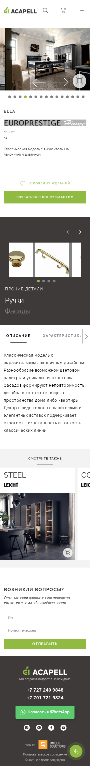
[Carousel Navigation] (45, 23)
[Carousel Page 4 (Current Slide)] (25, 96)
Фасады (17, 311)
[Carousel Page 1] (9, 96)
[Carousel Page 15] (83, 96)
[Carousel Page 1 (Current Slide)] (38, 281)
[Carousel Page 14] (77, 96)
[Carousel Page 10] (57, 96)
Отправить (45, 644)
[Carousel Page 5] (30, 96)
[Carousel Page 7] (41, 96)
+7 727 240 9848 (45, 690)
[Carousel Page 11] (62, 96)
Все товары (42, 232)
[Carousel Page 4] (54, 281)
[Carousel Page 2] (15, 96)
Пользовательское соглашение (45, 754)
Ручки (14, 300)
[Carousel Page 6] (35, 96)
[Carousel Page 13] (72, 96)
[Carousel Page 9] (51, 96)
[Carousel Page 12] (67, 96)
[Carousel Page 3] (20, 96)
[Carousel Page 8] (46, 96)
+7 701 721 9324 (45, 697)
